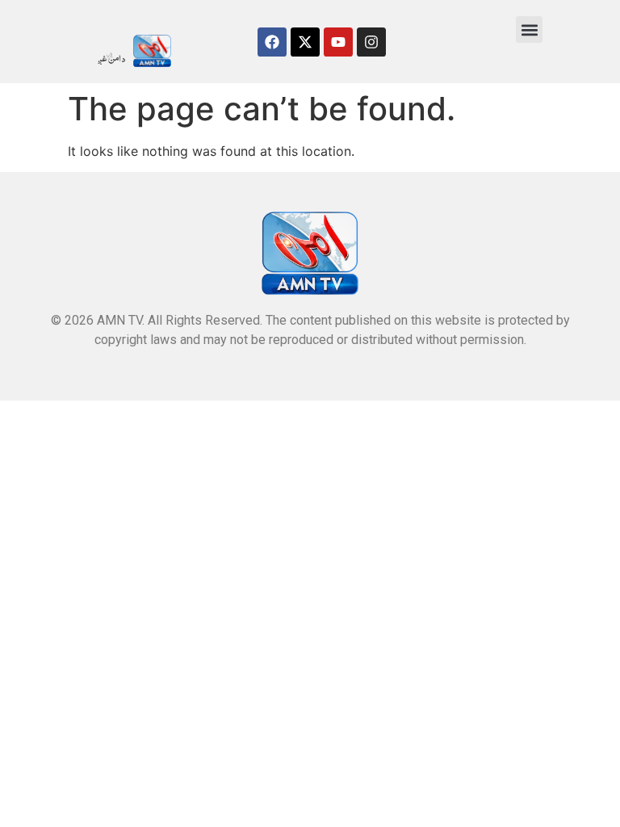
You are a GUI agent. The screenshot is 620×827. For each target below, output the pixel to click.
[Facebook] (272, 42)
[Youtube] (338, 42)
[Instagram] (371, 42)
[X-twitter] (305, 42)
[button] (529, 29)
